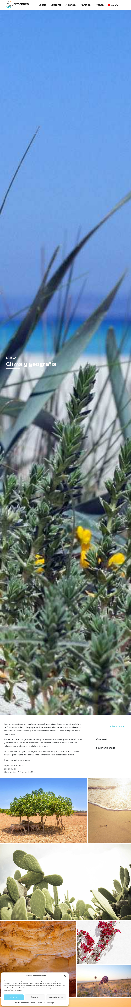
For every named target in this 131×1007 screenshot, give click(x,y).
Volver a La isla (117, 726)
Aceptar (13, 997)
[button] (64, 976)
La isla (42, 4)
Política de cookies (22, 1003)
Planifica (85, 4)
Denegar (35, 997)
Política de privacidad (37, 1003)
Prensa (99, 4)
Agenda (71, 4)
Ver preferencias (56, 997)
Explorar (56, 4)
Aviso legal (50, 1003)
